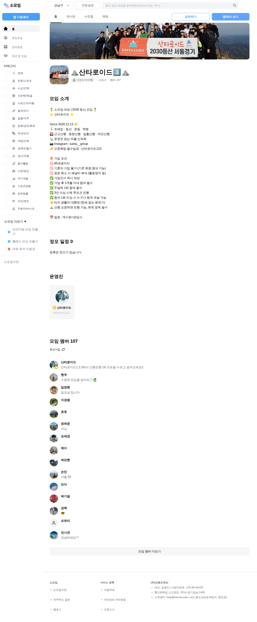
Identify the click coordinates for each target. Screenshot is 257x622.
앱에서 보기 (231, 16)
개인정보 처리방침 (115, 599)
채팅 (105, 16)
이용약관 (109, 589)
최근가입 (55, 349)
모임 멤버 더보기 (149, 551)
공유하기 (191, 16)
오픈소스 (109, 609)
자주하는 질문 (61, 599)
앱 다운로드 (21, 17)
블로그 (57, 609)
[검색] (234, 5)
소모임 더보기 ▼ (15, 221)
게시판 (70, 16)
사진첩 (88, 16)
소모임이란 (60, 589)
